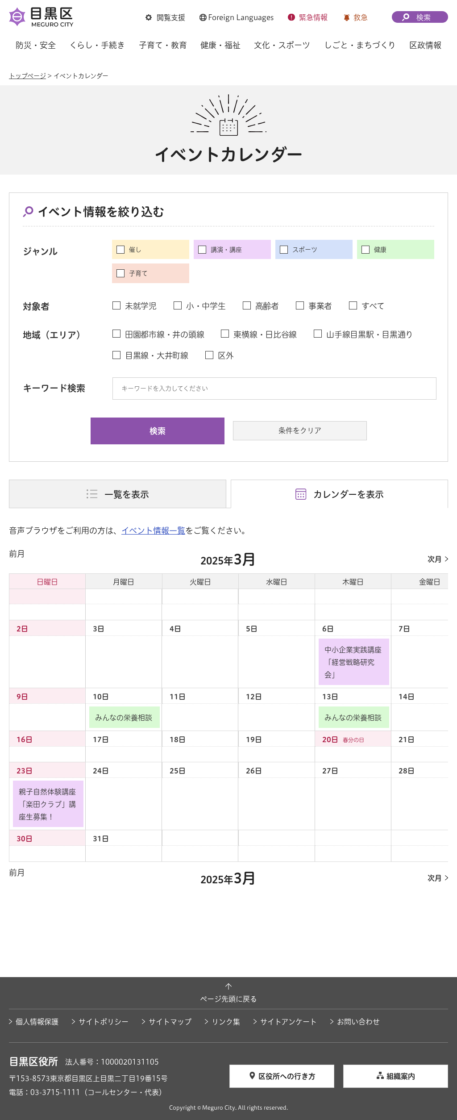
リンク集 (226, 1021)
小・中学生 (206, 306)
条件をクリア (299, 430)
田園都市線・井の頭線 (164, 334)
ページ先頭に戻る (228, 999)
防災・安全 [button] (36, 45)
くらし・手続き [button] (97, 45)
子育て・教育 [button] (163, 45)
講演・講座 (226, 250)
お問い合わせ (358, 1021)
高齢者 (267, 306)
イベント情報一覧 (153, 531)
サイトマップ (170, 1021)
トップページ (27, 76)
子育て (138, 273)
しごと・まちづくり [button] (360, 45)
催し (135, 250)
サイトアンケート (288, 1021)
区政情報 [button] (425, 45)
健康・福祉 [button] (220, 45)
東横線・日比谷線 (265, 334)
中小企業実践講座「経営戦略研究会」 (353, 662)
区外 (225, 355)
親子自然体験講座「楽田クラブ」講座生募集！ (47, 804)
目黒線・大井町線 (156, 355)
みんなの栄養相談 (123, 717)
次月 (435, 559)
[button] (165, 17)
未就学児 (141, 306)
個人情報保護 (37, 1021)
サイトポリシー (104, 1021)
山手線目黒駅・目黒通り (369, 334)
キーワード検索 (54, 388)
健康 (380, 250)
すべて (373, 306)
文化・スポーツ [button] (282, 45)
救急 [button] (360, 17)
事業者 (320, 306)
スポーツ (304, 250)
